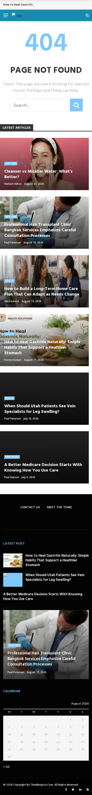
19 (33, 741)
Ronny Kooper (12, 360)
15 (70, 734)
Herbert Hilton (13, 184)
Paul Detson (11, 477)
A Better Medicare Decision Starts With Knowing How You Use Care (42, 596)
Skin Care (10, 163)
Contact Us (30, 507)
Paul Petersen (12, 242)
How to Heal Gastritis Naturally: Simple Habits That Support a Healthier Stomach (57, 560)
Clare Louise (11, 301)
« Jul (6, 766)
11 (21, 734)
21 (58, 741)
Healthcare (12, 456)
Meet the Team (59, 507)
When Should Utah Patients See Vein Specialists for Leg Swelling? (54, 577)
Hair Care (10, 216)
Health (9, 280)
